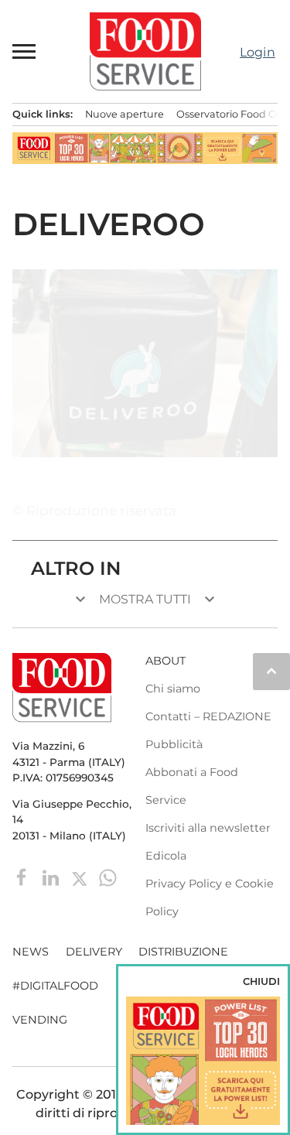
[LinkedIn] (52, 877)
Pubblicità (174, 744)
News (30, 952)
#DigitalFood (55, 986)
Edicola (165, 856)
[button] (24, 51)
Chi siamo (172, 689)
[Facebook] (23, 877)
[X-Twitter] (81, 877)
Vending (39, 1020)
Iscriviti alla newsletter (208, 828)
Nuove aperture (124, 114)
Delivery (94, 952)
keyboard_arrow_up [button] (271, 671)
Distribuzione (183, 952)
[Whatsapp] (108, 877)
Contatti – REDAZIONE (208, 716)
